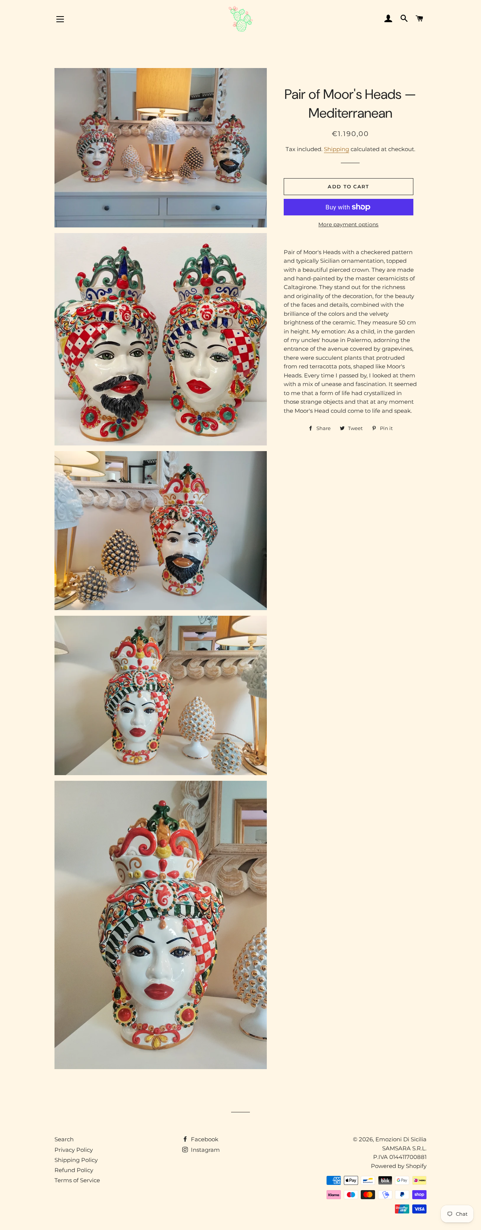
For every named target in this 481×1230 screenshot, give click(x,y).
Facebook (203, 1139)
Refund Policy (73, 1170)
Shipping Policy (76, 1159)
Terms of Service (77, 1180)
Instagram (204, 1149)
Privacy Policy (73, 1149)
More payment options (348, 224)
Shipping (336, 149)
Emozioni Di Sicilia (401, 1139)
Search (64, 1139)
